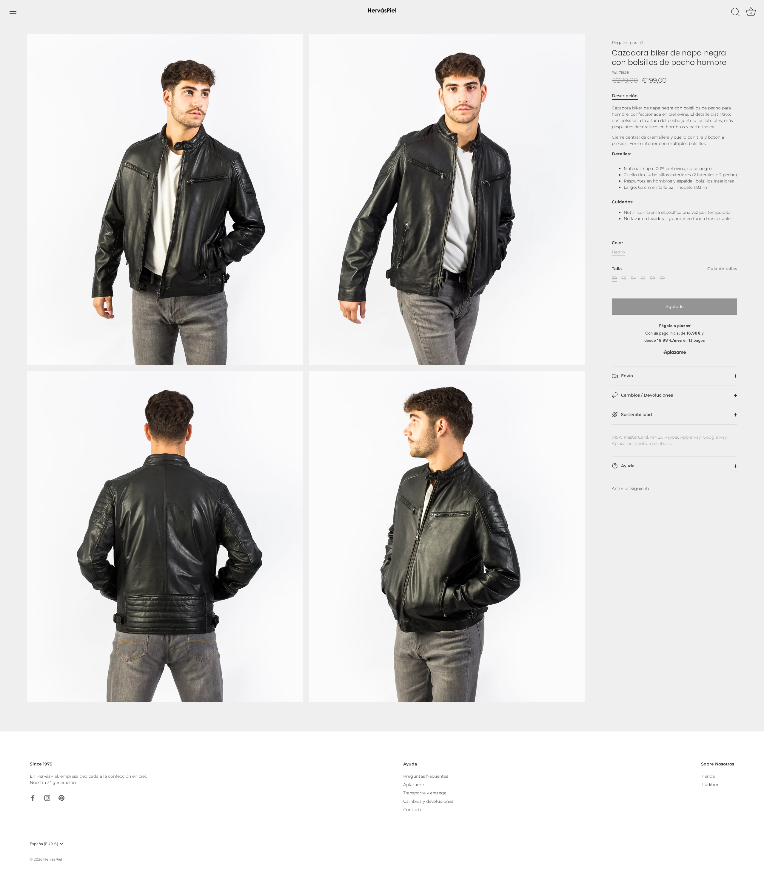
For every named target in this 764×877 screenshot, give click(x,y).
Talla (674, 268)
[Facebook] (33, 797)
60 (662, 278)
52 (623, 278)
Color (617, 242)
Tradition (710, 784)
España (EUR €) (44, 844)
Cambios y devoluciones (428, 801)
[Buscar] (735, 12)
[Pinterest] (61, 797)
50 (614, 278)
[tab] (628, 96)
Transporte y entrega (424, 793)
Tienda (708, 776)
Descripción (625, 95)
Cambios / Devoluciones (646, 395)
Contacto (413, 809)
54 (633, 278)
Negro (618, 252)
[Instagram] (47, 797)
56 (642, 278)
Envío (626, 375)
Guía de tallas (722, 268)
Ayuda (627, 465)
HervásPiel (52, 859)
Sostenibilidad (636, 414)
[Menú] (13, 11)
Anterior (620, 488)
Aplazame (413, 784)
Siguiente (640, 488)
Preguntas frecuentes (425, 776)
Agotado (675, 306)
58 (652, 278)
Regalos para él (627, 42)
